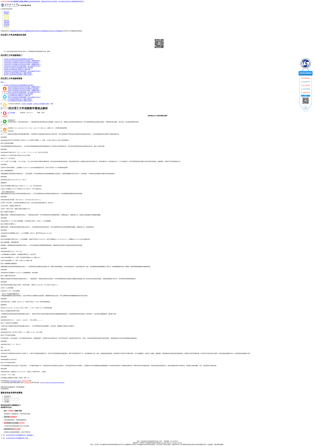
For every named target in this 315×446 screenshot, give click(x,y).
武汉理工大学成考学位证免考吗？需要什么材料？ (18, 74)
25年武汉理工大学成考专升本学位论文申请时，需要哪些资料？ (22, 60)
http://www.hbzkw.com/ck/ (14, 380)
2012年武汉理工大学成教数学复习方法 (17, 438)
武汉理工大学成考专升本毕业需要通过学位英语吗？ (19, 59)
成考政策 (6, 22)
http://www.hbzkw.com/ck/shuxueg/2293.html (52, 382)
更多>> (3, 82)
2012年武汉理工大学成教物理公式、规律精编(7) (20, 435)
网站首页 (6, 12)
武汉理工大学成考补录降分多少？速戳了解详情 (18, 73)
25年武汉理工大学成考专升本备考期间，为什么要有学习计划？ (22, 66)
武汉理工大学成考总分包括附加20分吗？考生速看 (18, 67)
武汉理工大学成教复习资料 (41, 103)
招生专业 (6, 20)
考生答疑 (6, 24)
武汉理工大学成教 (26, 103)
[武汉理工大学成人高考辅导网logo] (16, 7)
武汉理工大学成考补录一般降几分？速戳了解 (17, 69)
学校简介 (6, 13)
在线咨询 (9, 9)
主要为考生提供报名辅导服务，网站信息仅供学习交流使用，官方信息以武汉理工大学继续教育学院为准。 (43, 1)
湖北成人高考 (26, 380)
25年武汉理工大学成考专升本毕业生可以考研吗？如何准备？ (21, 62)
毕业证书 (6, 25)
